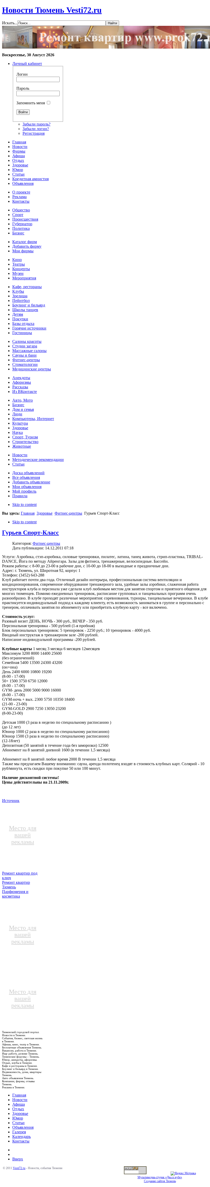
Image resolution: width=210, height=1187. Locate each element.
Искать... (9, 23)
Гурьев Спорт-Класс (30, 532)
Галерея (19, 1132)
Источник (10, 800)
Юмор (17, 1118)
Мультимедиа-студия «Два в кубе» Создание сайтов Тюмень (160, 1179)
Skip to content (24, 504)
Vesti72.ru (19, 1168)
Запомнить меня (30, 103)
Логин (22, 74)
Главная (28, 513)
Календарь (21, 1136)
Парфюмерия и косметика (15, 893)
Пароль (22, 88)
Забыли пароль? (36, 124)
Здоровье (44, 513)
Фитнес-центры (68, 513)
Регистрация (34, 133)
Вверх (17, 1159)
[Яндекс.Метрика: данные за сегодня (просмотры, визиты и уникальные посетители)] (183, 1173)
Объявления (23, 1127)
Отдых (18, 1109)
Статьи (18, 1123)
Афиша (18, 1104)
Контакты (20, 1141)
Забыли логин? (36, 129)
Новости (19, 1100)
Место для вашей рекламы (22, 835)
